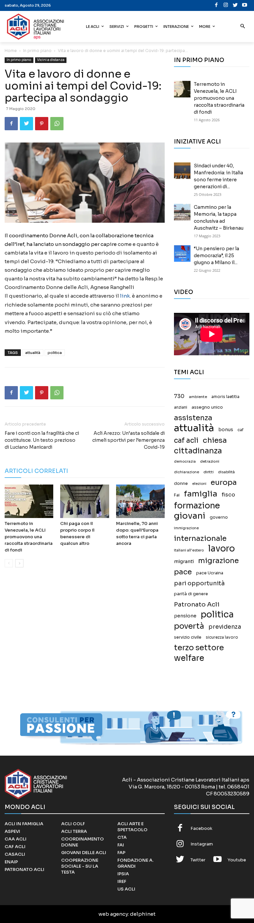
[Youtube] (245, 5)
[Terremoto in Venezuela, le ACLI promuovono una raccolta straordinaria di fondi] (29, 501)
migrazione (218, 560)
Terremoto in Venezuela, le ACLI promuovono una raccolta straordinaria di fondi (29, 537)
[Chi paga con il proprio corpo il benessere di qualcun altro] (84, 501)
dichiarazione (186, 472)
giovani (189, 515)
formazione (197, 505)
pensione (185, 616)
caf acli (186, 440)
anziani (180, 407)
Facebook (201, 828)
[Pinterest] (41, 123)
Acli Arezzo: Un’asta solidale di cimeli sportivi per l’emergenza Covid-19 (128, 440)
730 (179, 396)
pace (183, 571)
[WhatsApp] (57, 123)
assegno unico (207, 407)
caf (240, 430)
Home (11, 50)
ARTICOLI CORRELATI (36, 471)
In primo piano (37, 50)
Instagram (201, 844)
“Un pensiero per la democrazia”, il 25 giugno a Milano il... (216, 255)
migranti (184, 561)
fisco (228, 494)
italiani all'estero (189, 550)
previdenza (224, 626)
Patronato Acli (197, 604)
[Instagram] (226, 5)
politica (55, 352)
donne (181, 483)
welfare (189, 658)
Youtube (237, 860)
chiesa (215, 440)
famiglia (200, 493)
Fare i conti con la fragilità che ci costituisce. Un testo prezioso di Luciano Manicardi (42, 440)
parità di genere (191, 594)
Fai (177, 495)
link (125, 296)
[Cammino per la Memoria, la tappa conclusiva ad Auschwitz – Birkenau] (182, 212)
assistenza (193, 417)
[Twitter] (235, 5)
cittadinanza (198, 450)
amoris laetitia (225, 396)
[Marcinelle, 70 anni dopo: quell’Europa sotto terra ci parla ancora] (140, 501)
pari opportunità (199, 583)
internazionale (200, 538)
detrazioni (209, 461)
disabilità (226, 472)
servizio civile (187, 637)
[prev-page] (9, 563)
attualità (32, 352)
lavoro (221, 548)
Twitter (197, 860)
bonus (225, 430)
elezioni (199, 484)
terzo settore (199, 647)
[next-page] (19, 563)
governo (219, 517)
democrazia (185, 461)
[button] (243, 26)
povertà (189, 626)
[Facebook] (216, 5)
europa (224, 482)
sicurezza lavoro (222, 637)
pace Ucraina (209, 573)
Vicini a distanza (50, 60)
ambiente (198, 396)
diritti (208, 472)
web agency (113, 914)
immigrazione (186, 528)
